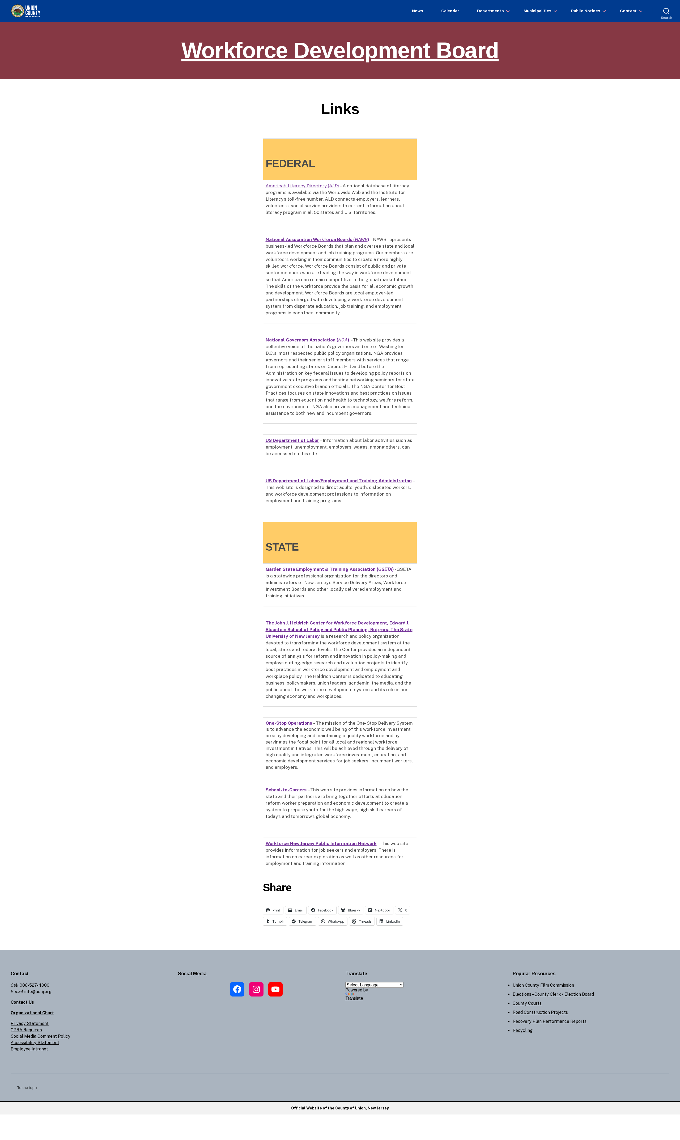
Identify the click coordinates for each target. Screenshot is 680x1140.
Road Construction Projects (540, 1012)
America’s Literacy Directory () (302, 185)
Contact (628, 11)
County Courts (527, 1003)
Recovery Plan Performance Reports (549, 1021)
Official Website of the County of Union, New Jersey (340, 1108)
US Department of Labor (292, 440)
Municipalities (537, 11)
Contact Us (22, 1002)
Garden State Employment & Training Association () (330, 569)
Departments (490, 11)
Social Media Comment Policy (40, 1036)
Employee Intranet (29, 1049)
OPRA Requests (26, 1029)
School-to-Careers (286, 789)
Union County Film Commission (543, 985)
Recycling (523, 1030)
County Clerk (547, 994)
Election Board (579, 994)
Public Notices (585, 11)
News (417, 11)
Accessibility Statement (35, 1042)
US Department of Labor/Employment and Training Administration (339, 480)
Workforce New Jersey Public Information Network (321, 843)
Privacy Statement (30, 1023)
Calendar (450, 11)
